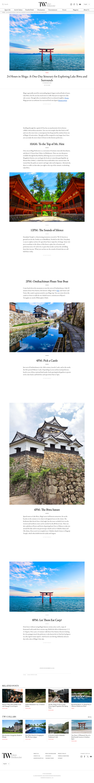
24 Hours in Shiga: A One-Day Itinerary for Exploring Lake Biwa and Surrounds (26, 12)
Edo (58, 291)
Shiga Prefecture (32, 674)
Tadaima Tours (49, 758)
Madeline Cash (47, 83)
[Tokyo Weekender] (12, 758)
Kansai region (62, 100)
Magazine (75, 10)
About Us (86, 10)
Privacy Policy (62, 753)
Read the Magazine (50, 753)
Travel (47, 72)
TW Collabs (4, 708)
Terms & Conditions (63, 756)
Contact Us (36, 756)
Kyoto (67, 98)
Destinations (41, 10)
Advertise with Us (38, 758)
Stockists (48, 756)
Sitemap (60, 758)
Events (64, 10)
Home (3, 12)
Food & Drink (29, 10)
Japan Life (7, 10)
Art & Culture (18, 10)
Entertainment (52, 10)
